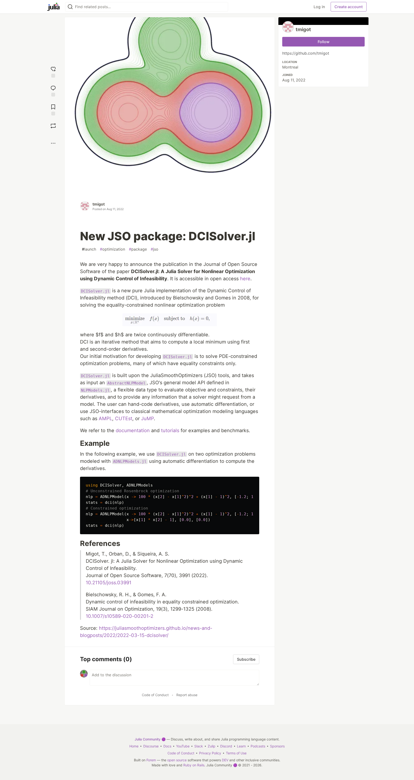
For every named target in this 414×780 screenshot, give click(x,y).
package (138, 249)
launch (89, 249)
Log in (319, 6)
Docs (167, 746)
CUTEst (123, 418)
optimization (112, 249)
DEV (225, 760)
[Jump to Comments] (53, 90)
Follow (323, 41)
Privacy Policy (210, 753)
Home (133, 746)
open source (177, 760)
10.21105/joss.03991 (108, 582)
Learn (241, 746)
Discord (226, 746)
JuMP (147, 418)
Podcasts (258, 746)
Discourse (151, 746)
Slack (198, 746)
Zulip (211, 746)
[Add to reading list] (53, 109)
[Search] (70, 6)
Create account (348, 6)
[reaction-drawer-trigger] (53, 71)
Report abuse (186, 695)
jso (154, 249)
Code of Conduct (155, 695)
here (245, 278)
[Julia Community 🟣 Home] (53, 6)
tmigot (98, 204)
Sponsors (277, 746)
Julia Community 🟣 (150, 739)
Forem (151, 760)
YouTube (183, 746)
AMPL (105, 418)
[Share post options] (53, 143)
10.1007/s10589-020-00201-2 (119, 616)
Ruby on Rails (193, 765)
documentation (133, 430)
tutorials (170, 430)
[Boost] (53, 126)
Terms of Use (236, 753)
